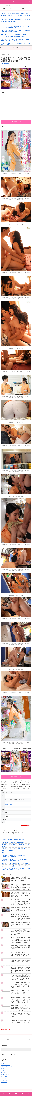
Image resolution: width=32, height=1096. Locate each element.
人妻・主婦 (17, 832)
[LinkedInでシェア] (16, 659)
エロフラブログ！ (5, 1084)
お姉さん (11, 804)
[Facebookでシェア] (5, 655)
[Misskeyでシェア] (26, 651)
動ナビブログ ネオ (5, 1074)
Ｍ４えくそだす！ (5, 1080)
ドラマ (23, 832)
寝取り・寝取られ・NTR (8, 832)
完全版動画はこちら (16, 121)
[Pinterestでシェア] (8, 659)
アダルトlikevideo (16, 1)
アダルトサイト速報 (6, 1068)
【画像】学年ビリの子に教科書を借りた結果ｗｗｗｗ (14, 13)
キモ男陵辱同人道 (5, 1076)
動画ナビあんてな (5, 1065)
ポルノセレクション (6, 1063)
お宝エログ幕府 (4, 1072)
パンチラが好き (4, 1078)
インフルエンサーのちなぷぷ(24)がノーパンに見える (14, 36)
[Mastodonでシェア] (12, 651)
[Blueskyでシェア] (19, 651)
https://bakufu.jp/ (5, 63)
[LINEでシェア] (26, 655)
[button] (29, 1040)
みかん (3, 23)
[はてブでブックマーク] (12, 655)
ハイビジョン (10, 830)
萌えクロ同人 (4, 1082)
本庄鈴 (6, 806)
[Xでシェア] (5, 651)
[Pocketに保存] (19, 655)
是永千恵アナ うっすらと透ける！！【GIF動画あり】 (15, 34)
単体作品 (4, 834)
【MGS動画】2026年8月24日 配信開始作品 (13, 842)
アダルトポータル (5, 1070)
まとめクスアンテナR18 (7, 1066)
